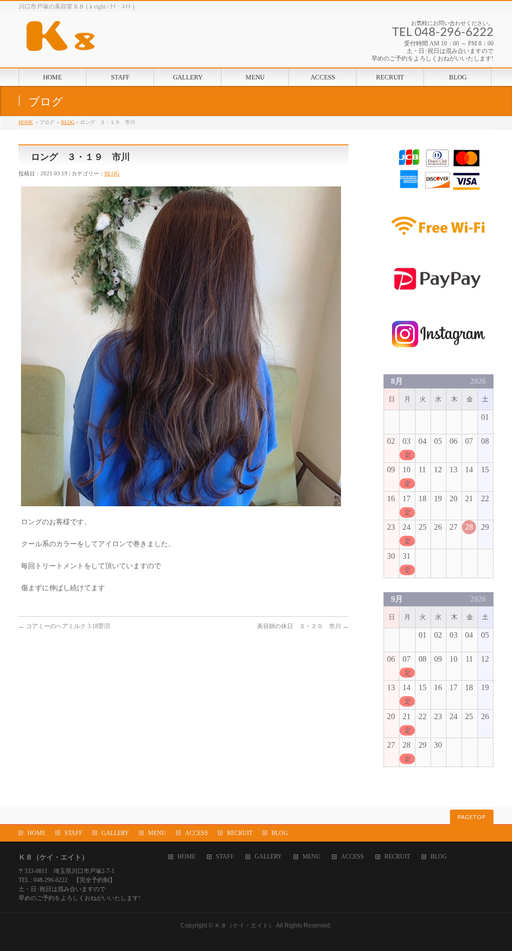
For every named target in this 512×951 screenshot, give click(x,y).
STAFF (73, 833)
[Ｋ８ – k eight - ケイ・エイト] (106, 39)
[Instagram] (439, 354)
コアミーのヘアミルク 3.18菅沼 (64, 626)
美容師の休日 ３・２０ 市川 (302, 626)
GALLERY (115, 833)
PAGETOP (472, 817)
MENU (157, 833)
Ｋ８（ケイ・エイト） (244, 925)
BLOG (67, 122)
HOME (25, 122)
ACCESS (196, 833)
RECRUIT (239, 833)
